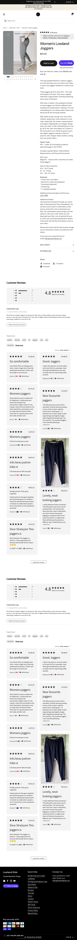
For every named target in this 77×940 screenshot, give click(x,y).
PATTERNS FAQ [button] (45, 251)
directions (10, 345)
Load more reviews (38, 562)
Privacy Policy (33, 910)
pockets (17, 340)
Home (5, 28)
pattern (9, 340)
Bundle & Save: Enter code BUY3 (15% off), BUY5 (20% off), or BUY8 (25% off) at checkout (38, 7)
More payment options (66, 67)
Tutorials (31, 893)
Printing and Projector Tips (37, 882)
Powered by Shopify (34, 937)
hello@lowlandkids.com (61, 881)
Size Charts (32, 884)
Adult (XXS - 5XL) (14, 28)
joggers (35, 340)
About (30, 896)
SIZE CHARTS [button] (45, 245)
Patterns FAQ (32, 887)
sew (41, 340)
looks (24, 340)
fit (29, 340)
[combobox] (62, 350)
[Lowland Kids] (38, 14)
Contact (31, 899)
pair (47, 340)
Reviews (31, 890)
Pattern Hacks (33, 902)
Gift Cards (31, 905)
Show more (19, 345)
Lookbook (31, 879)
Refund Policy (33, 913)
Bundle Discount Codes (36, 876)
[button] (72, 14)
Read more (46, 425)
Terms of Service (34, 908)
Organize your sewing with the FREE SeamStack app (38, 2)
